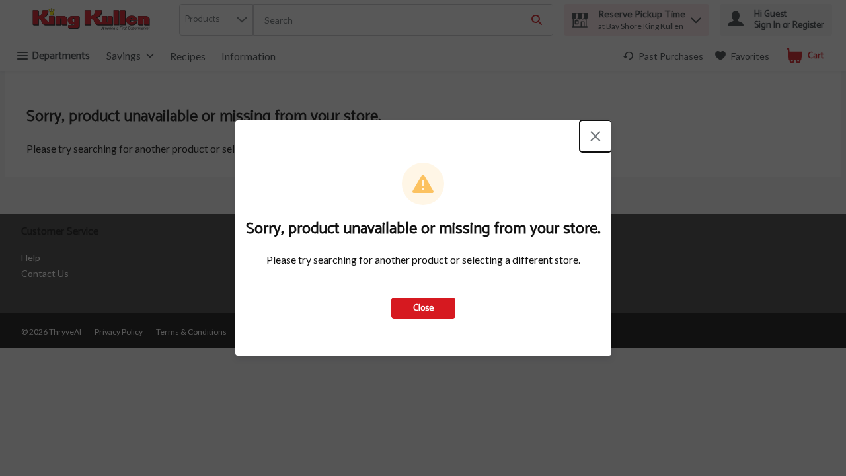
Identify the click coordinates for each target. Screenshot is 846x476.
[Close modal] (595, 136)
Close (423, 308)
